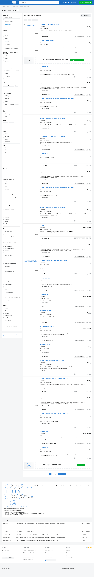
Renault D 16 (5, 528)
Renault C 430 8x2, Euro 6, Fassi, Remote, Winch (52, 360)
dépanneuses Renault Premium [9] (13, 492)
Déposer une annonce (77, 60)
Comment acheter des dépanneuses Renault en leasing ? (15, 506)
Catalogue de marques (27, 559)
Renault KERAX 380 (45, 278)
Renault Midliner (44, 431)
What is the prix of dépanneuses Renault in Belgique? (14, 494)
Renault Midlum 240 (45, 344)
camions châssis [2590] (11, 503)
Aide (3, 552)
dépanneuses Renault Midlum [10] (13, 491)
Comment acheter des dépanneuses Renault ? (13, 484)
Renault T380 (5, 531)
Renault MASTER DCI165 (46, 310)
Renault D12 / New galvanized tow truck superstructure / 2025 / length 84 (57, 98)
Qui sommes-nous (5, 550)
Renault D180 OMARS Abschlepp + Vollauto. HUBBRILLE (54, 396)
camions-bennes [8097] (11, 500)
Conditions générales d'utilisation (30, 550)
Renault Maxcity (44, 294)
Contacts (3, 554)
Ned (5, 560)
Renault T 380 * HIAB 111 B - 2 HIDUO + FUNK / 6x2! (52, 136)
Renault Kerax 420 (6, 534)
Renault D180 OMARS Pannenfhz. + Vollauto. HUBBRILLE (54, 378)
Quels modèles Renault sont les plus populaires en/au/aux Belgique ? (18, 487)
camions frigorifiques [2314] (11, 504)
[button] (87, 36)
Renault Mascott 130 (7, 540)
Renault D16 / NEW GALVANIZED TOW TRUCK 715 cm (53, 170)
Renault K (42, 225)
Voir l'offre (80, 465)
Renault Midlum (44, 66)
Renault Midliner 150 (45, 243)
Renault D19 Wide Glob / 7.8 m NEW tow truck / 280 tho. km (54, 118)
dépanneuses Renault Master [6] (12, 490)
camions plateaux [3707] (11, 501)
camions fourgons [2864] (11, 502)
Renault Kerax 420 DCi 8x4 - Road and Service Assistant (53, 260)
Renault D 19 (5, 523)
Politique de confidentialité (28, 552)
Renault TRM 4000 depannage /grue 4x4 (49, 24)
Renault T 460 (43, 81)
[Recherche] (20, 2)
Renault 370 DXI (44, 153)
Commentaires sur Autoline (28, 557)
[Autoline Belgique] (6, 2)
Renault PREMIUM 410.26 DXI (47, 326)
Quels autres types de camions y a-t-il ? (12, 498)
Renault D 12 (5, 526)
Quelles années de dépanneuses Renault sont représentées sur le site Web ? (19, 496)
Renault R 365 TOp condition (47, 40)
